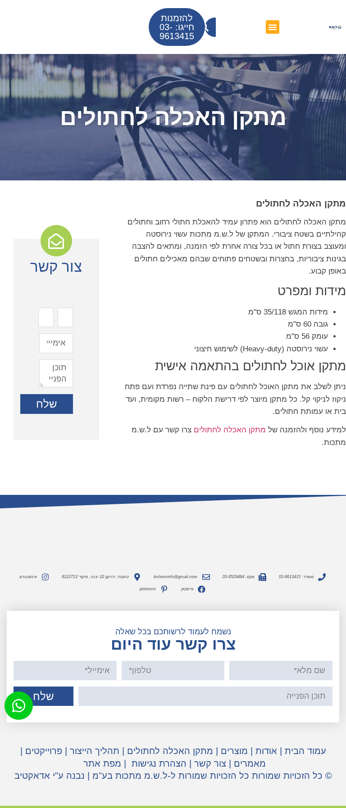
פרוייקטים (43, 751)
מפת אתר (102, 763)
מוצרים (234, 751)
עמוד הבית (305, 751)
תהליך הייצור (94, 751)
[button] (272, 27)
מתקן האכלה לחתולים (230, 430)
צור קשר (210, 763)
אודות (266, 751)
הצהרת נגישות (158, 763)
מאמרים (250, 763)
